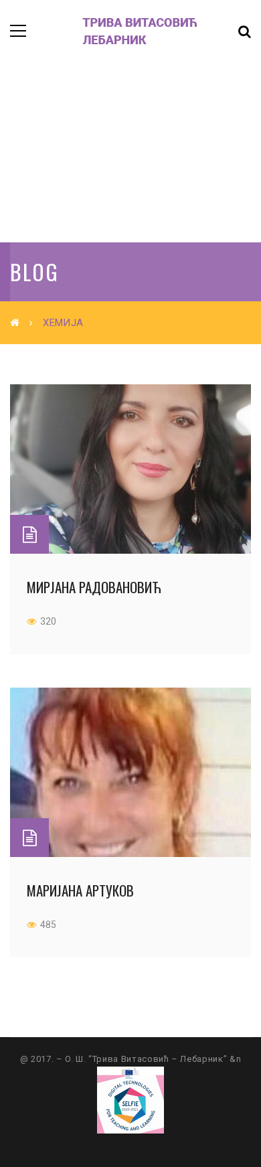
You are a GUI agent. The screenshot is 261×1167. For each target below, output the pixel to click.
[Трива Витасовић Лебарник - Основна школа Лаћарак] (124, 30)
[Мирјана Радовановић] (130, 469)
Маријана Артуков (80, 890)
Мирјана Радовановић (94, 586)
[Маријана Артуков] (130, 772)
